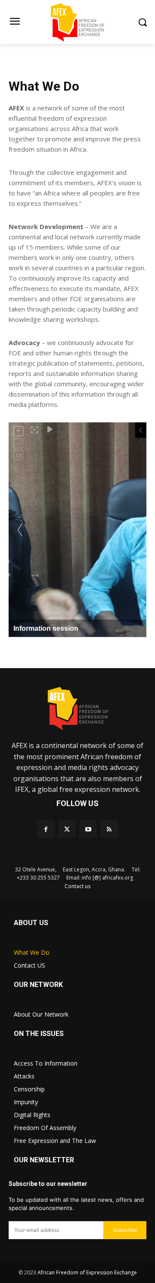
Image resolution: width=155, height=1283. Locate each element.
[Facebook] (45, 829)
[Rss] (109, 829)
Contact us (77, 886)
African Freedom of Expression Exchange (87, 1272)
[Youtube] (88, 829)
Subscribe (125, 1230)
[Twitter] (67, 829)
